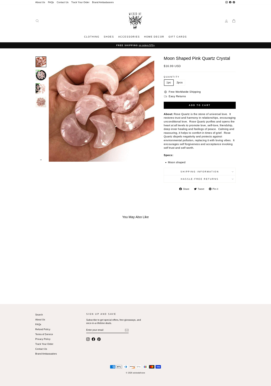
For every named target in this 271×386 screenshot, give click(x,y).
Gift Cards (178, 37)
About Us (40, 2)
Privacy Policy (43, 339)
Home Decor (154, 37)
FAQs (51, 2)
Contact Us (63, 2)
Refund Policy (42, 329)
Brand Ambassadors (46, 353)
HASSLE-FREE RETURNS (200, 179)
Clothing (92, 37)
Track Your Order (80, 2)
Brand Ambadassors (103, 2)
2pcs (180, 82)
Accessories (129, 37)
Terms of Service (44, 334)
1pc (168, 82)
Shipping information (200, 171)
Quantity (172, 77)
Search (39, 314)
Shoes (109, 37)
